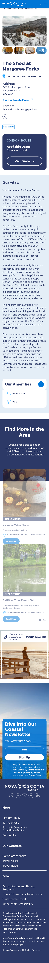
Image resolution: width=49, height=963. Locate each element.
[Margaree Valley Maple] (24, 493)
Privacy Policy (35, 775)
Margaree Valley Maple (16, 525)
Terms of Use (10, 822)
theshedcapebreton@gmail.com (20, 109)
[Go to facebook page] (18, 795)
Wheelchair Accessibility (17, 904)
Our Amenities (18, 384)
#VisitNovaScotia (36, 637)
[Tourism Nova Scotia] (14, 3)
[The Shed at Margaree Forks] (24, 31)
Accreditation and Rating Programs (18, 887)
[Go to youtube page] (30, 795)
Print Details (8, 126)
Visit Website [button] (24, 161)
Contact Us (9, 835)
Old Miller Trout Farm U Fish (18, 600)
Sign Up (24, 757)
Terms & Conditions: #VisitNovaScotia (15, 828)
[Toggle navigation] (45, 4)
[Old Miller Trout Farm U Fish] (24, 568)
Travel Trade (10, 865)
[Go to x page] (24, 795)
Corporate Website (14, 856)
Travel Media (10, 861)
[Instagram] (5, 639)
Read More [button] (11, 541)
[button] (41, 4)
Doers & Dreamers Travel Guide (22, 894)
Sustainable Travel (14, 899)
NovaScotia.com (13, 950)
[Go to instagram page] (4, 118)
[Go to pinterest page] (37, 795)
